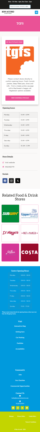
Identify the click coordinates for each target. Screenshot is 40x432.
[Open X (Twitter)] (22, 408)
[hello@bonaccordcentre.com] (20, 396)
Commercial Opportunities (20, 386)
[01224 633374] (20, 401)
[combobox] (20, 6)
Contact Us (20, 393)
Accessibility (20, 349)
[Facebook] (5, 180)
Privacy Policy (21, 416)
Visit (20, 322)
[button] (36, 12)
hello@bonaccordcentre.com (20, 398)
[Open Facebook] (13, 408)
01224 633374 (20, 403)
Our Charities (20, 380)
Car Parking (20, 337)
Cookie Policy (32, 416)
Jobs (20, 374)
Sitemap (11, 416)
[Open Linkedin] (27, 408)
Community (20, 370)
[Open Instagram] (18, 408)
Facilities (20, 343)
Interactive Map (20, 326)
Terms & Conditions (30, 422)
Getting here (20, 332)
